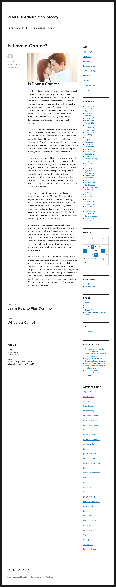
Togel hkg (87, 56)
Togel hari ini (88, 392)
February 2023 (90, 175)
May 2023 (88, 168)
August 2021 (89, 218)
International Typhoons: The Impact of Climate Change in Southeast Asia (95, 365)
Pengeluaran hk (89, 66)
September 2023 (91, 159)
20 (96, 255)
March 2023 (89, 173)
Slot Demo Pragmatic (90, 416)
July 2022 (88, 192)
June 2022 (88, 195)
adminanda (11, 61)
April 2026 (89, 116)
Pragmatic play (88, 411)
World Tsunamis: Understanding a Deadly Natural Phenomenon (96, 373)
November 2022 (91, 183)
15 (103, 251)
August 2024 (89, 133)
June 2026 (88, 111)
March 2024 (89, 144)
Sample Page (89, 310)
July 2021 (88, 221)
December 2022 (90, 180)
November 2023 (90, 154)
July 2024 (88, 135)
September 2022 (91, 187)
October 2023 (90, 156)
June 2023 (88, 166)
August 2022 (89, 190)
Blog (86, 305)
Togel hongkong (89, 71)
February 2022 (90, 204)
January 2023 (89, 178)
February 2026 (90, 121)
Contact (88, 308)
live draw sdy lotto (89, 549)
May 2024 (88, 140)
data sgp (86, 401)
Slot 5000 (86, 80)
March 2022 (89, 202)
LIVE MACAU (88, 76)
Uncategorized (12, 67)
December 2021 (90, 209)
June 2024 (88, 137)
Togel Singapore (38, 28)
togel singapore (88, 396)
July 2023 (88, 164)
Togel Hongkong (89, 406)
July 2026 (88, 109)
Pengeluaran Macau (90, 420)
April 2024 (89, 142)
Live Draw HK (54, 28)
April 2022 (89, 199)
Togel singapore (89, 52)
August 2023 (89, 161)
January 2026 (90, 123)
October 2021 (89, 214)
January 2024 (90, 149)
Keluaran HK (21, 28)
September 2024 (91, 130)
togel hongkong (90, 331)
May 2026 (88, 113)
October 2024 (90, 128)
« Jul (88, 267)
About (87, 303)
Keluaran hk (87, 61)
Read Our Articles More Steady (32, 17)
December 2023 (90, 152)
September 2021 (91, 216)
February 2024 (90, 147)
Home (10, 28)
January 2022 (90, 206)
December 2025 (90, 125)
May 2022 (88, 197)
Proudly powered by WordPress (42, 577)
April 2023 (88, 171)
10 (85, 251)
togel (87, 284)
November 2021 (90, 211)
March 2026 (89, 118)
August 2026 (89, 106)
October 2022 (90, 185)
